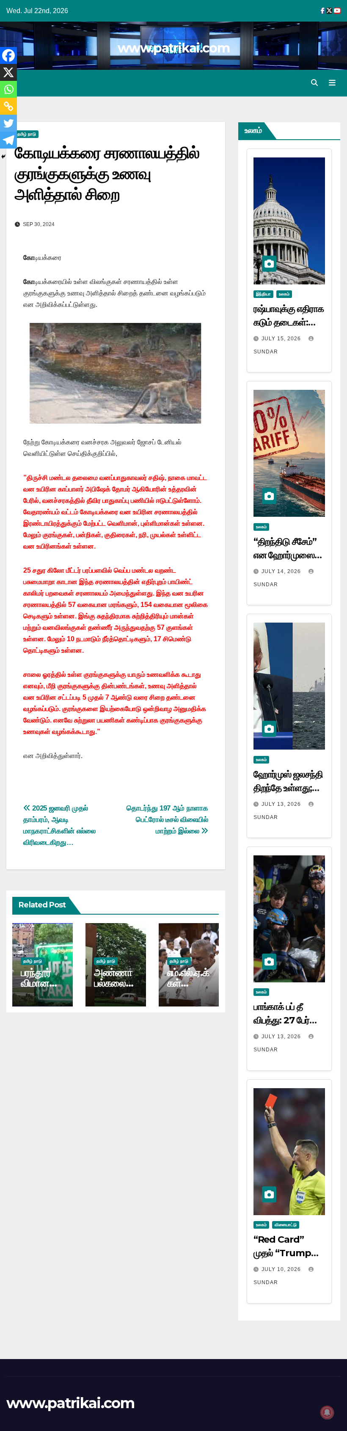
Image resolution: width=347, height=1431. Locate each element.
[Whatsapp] (8, 89)
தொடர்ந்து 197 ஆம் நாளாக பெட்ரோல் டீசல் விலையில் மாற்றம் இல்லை (167, 819)
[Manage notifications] (327, 1412)
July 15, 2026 (282, 339)
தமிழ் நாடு (26, 134)
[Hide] (3, 156)
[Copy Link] (8, 106)
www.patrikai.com (173, 48)
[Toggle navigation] (332, 83)
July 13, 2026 (282, 804)
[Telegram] (8, 140)
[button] (314, 82)
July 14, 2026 (282, 571)
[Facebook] (8, 55)
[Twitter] (8, 123)
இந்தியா (263, 294)
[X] (8, 72)
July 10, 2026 (282, 1269)
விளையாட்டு (286, 1224)
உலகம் (284, 294)
